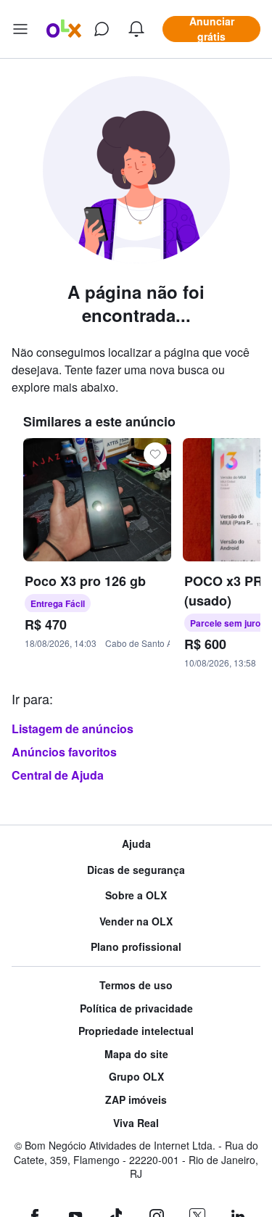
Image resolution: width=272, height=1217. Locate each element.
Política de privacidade (136, 1008)
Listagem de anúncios (72, 728)
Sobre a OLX (136, 895)
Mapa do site (136, 1054)
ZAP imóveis (136, 1100)
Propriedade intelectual (136, 1031)
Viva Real (136, 1123)
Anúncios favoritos (64, 751)
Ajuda (136, 844)
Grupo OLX (136, 1077)
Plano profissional (136, 947)
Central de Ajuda (58, 775)
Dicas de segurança (136, 870)
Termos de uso (136, 985)
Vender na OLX (136, 921)
